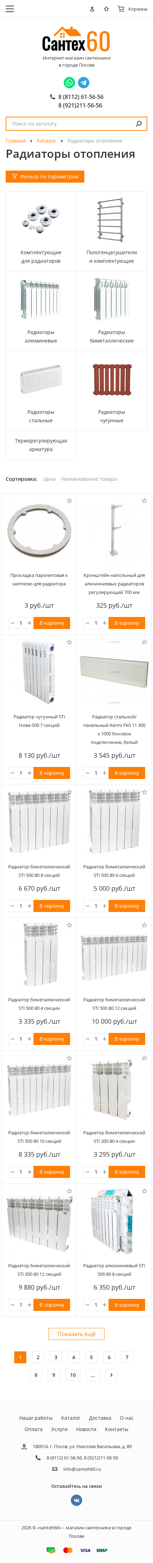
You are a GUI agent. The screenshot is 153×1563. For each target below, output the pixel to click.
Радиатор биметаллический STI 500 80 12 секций (114, 1003)
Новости (86, 1429)
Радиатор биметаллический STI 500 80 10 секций (39, 1136)
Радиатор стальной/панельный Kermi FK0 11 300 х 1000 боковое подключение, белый (114, 729)
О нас (127, 1417)
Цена (49, 479)
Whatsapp (69, 82)
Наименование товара (89, 479)
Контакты (116, 1429)
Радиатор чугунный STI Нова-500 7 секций (39, 720)
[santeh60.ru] (76, 39)
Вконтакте (76, 1500)
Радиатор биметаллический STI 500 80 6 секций (114, 870)
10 (73, 1375)
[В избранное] (69, 500)
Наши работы (36, 1417)
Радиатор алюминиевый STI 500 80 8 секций (114, 1269)
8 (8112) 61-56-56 (81, 97)
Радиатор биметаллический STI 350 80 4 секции (114, 1136)
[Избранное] (108, 9)
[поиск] (139, 124)
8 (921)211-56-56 (80, 105)
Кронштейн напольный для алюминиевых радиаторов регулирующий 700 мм (114, 583)
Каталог (46, 140)
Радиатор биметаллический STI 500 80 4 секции (39, 1003)
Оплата (34, 1429)
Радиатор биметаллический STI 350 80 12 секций (39, 1269)
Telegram (83, 82)
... (93, 1375)
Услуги (59, 1429)
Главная (16, 140)
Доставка (100, 1417)
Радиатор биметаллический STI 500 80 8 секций (39, 870)
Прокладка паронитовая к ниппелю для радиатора (39, 579)
